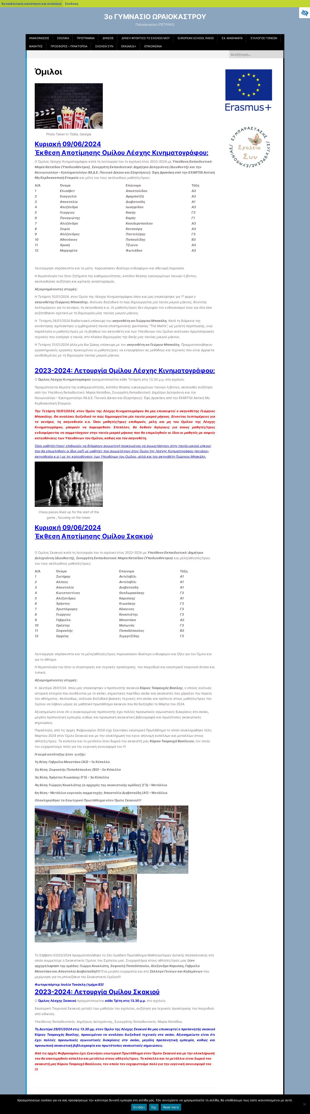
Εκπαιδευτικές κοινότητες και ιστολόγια (31, 3)
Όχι (153, 1107)
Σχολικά (63, 38)
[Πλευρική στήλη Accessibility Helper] (304, 12)
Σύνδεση (71, 3)
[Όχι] (304, 1104)
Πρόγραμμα (86, 38)
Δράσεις (108, 38)
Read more (171, 1107)
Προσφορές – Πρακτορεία (69, 46)
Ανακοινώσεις (39, 38)
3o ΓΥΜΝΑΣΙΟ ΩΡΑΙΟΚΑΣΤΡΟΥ (155, 17)
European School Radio (196, 38)
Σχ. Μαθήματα (232, 38)
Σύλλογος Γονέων (264, 38)
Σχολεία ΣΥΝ (104, 46)
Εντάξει (139, 1107)
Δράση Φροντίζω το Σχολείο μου (146, 38)
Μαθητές (36, 46)
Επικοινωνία (153, 46)
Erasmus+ (128, 46)
